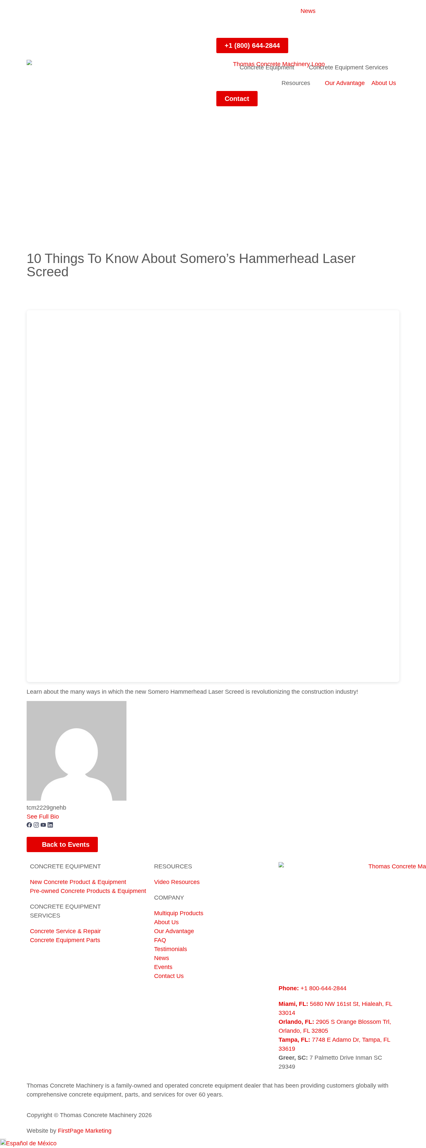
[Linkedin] (243, 27)
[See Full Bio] (63, 816)
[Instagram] (261, 27)
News (308, 11)
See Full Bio (43, 816)
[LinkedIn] (50, 825)
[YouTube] (44, 825)
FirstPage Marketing (84, 1130)
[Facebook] (224, 27)
